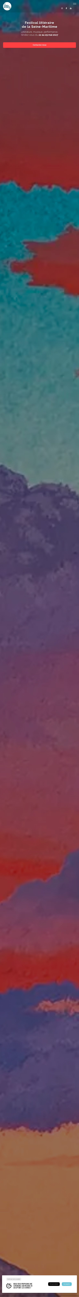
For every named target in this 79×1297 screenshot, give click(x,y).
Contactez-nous (39, 45)
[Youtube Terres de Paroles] (70, 8)
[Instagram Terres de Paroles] (62, 8)
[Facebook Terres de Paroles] (66, 8)
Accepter (66, 1284)
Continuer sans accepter (13, 1279)
